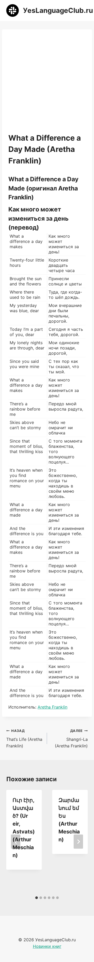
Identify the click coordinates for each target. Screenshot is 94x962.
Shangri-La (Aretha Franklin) (71, 738)
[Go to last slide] (15, 842)
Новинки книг (47, 946)
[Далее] (78, 842)
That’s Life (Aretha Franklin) (24, 738)
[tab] (36, 897)
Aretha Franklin (52, 707)
